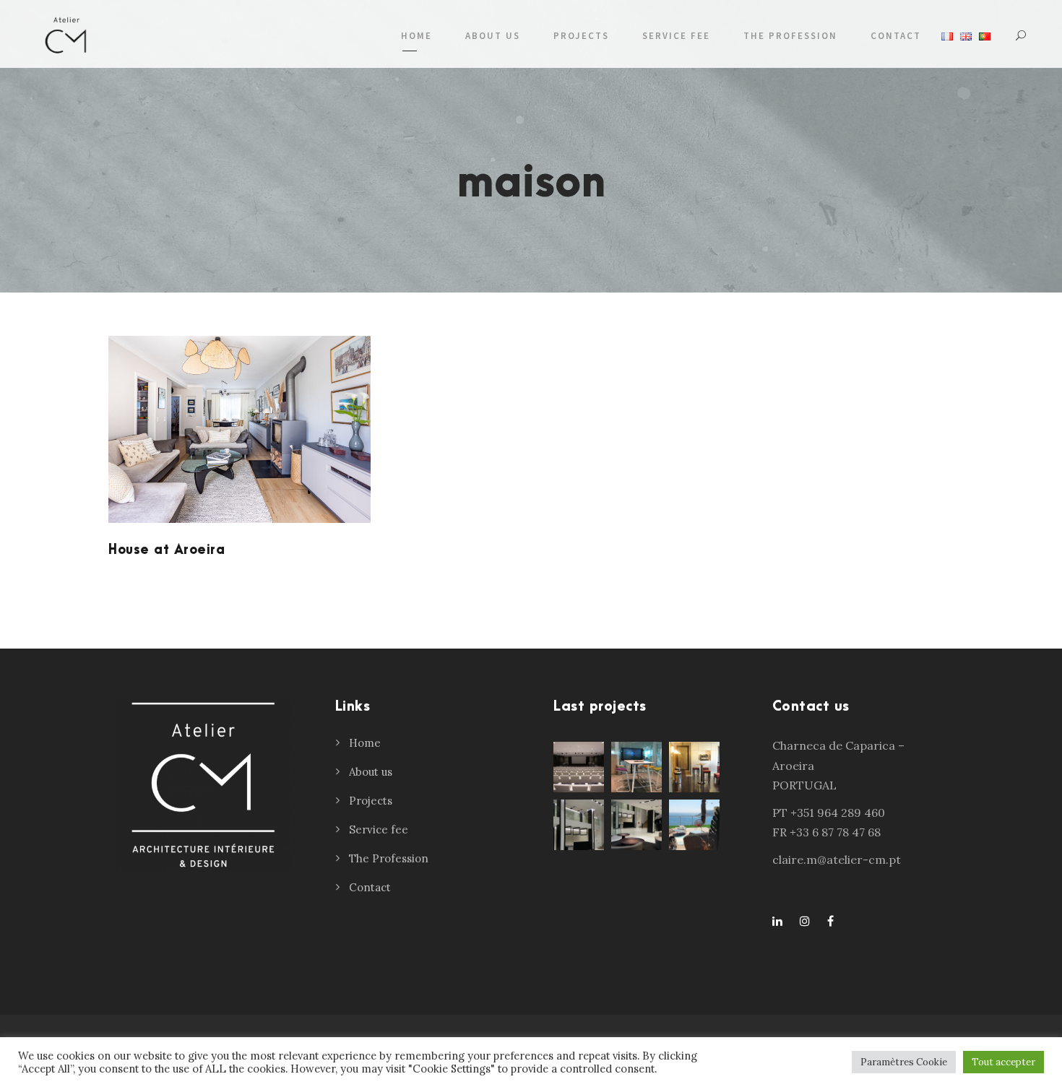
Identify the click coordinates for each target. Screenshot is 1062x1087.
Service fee (676, 36)
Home (416, 36)
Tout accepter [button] (1003, 1062)
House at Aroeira (166, 550)
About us (492, 36)
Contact (896, 36)
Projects (581, 36)
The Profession (790, 36)
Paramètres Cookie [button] (903, 1062)
